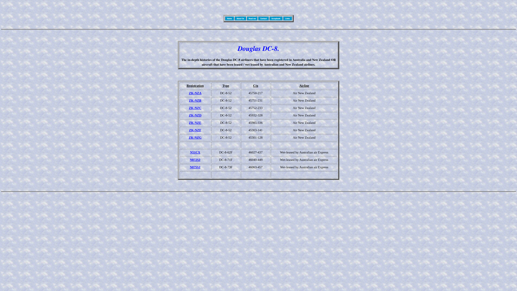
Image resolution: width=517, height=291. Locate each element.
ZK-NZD (195, 115)
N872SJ (195, 160)
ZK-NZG (195, 137)
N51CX (195, 152)
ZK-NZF (195, 130)
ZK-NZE (195, 122)
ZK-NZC (195, 108)
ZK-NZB (195, 100)
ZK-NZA (195, 93)
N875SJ (195, 167)
